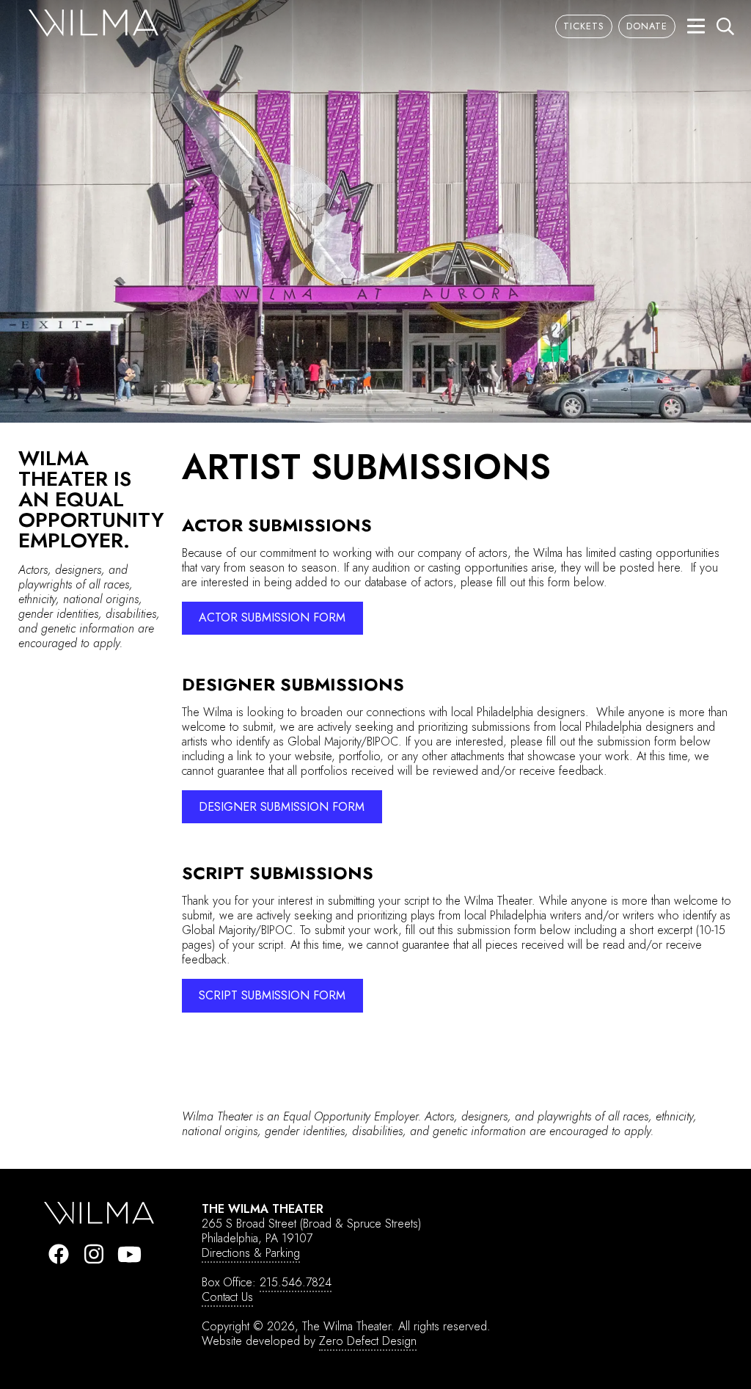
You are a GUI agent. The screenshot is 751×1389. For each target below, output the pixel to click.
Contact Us (227, 1296)
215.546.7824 (295, 1282)
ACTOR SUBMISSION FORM (272, 617)
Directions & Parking (251, 1252)
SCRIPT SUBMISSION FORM (272, 995)
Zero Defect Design (368, 1341)
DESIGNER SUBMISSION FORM (281, 806)
